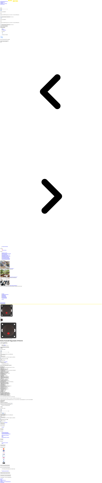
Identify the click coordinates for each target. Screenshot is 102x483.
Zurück (3, 299)
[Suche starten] (1, 18)
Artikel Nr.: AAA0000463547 (4, 342)
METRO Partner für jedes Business (6, 253)
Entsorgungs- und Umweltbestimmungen (5, 481)
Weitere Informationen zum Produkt (5, 347)
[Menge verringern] (0, 352)
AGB (1, 479)
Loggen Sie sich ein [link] (2, 415)
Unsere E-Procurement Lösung (6, 259)
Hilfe (2, 443)
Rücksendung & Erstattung (5, 435)
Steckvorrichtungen (4, 297)
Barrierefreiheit (2, 482)
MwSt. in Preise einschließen (4, 41)
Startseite (3, 293)
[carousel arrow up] (1, 318)
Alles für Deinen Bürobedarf (13, 285)
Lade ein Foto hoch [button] (4, 24)
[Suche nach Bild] (1, 10)
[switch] (2, 27)
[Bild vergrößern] (8, 330)
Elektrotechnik (4, 295)
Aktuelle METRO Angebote (5, 437)
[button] (51, 301)
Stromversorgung (4, 296)
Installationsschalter (2, 303)
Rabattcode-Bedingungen (5, 432)
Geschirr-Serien (12, 268)
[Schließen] (1, 42)
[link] (52, 33)
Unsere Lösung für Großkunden (6, 258)
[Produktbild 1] (1, 320)
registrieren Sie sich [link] (2, 356)
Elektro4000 (5, 361)
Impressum (1, 478)
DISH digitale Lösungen (5, 255)
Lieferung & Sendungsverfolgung (6, 433)
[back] (1, 8)
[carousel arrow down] (1, 321)
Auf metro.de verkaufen (5, 442)
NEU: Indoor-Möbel (4, 254)
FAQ (2, 436)
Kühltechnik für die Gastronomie (6, 256)
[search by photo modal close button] (1, 13)
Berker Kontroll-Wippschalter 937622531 (11, 340)
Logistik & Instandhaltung (5, 294)
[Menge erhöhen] (8, 352)
